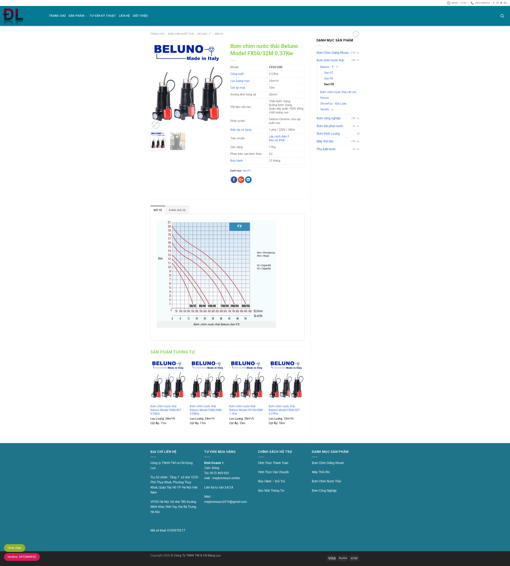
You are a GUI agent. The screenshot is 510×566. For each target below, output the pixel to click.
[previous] (157, 85)
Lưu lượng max (240, 81)
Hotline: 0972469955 (22, 557)
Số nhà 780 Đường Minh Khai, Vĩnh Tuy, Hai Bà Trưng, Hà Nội (173, 507)
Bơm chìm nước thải (181, 33)
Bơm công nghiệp (328, 118)
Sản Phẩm (76, 16)
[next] (218, 85)
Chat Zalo (15, 548)
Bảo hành (236, 160)
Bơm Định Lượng (328, 133)
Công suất (237, 74)
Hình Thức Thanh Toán (273, 463)
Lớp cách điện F (279, 136)
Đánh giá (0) (177, 210)
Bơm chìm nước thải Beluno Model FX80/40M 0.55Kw (206, 410)
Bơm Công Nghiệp (324, 490)
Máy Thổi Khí (321, 472)
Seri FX (218, 33)
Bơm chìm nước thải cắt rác (338, 92)
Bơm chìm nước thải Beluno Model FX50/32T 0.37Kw (284, 410)
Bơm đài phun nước (330, 126)
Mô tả (158, 210)
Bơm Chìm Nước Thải (326, 481)
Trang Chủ (57, 16)
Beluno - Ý (204, 33)
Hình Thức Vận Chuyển (273, 472)
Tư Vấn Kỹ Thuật (102, 16)
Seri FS (328, 78)
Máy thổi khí (325, 141)
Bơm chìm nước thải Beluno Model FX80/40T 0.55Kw (165, 410)
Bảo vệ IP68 (276, 140)
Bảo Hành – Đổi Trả (271, 481)
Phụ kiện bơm (326, 149)
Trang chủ (157, 33)
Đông (215, 468)
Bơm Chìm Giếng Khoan (333, 53)
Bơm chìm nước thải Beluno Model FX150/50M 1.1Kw (246, 410)
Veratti (324, 109)
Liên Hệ (124, 16)
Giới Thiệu (140, 16)
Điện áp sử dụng (240, 129)
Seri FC (328, 73)
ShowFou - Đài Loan (333, 103)
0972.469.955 (219, 473)
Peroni (324, 98)
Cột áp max (237, 87)
